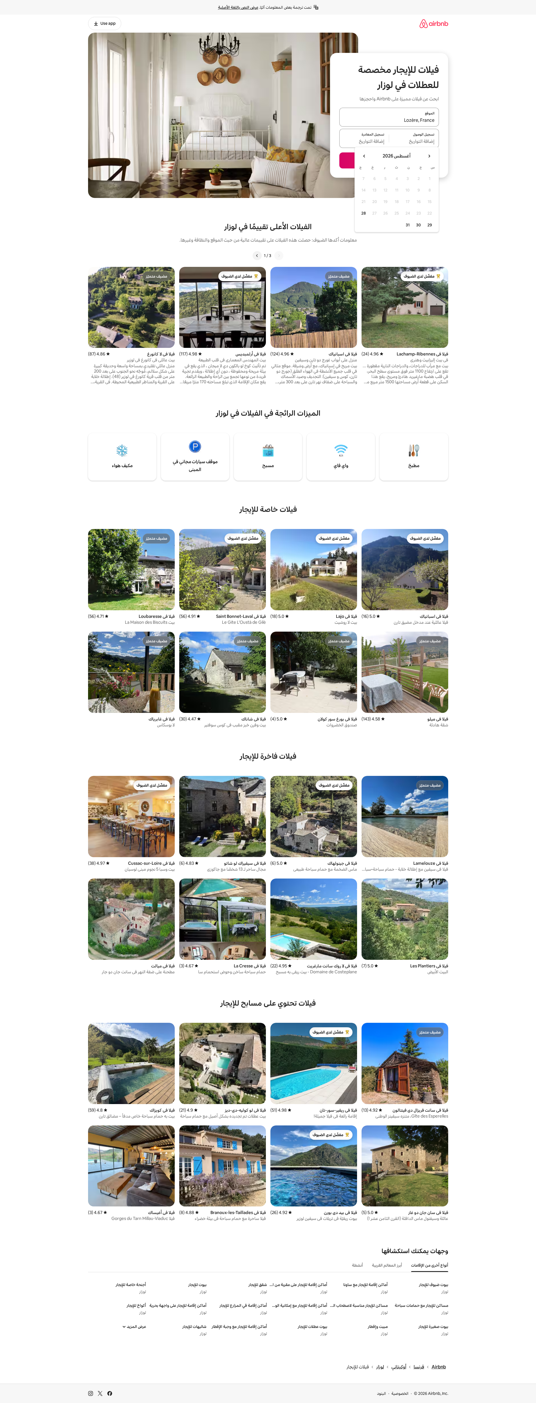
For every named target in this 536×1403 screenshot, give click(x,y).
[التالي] (257, 255)
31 (408, 225)
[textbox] (414, 141)
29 (429, 225)
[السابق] (278, 255)
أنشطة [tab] (357, 1265)
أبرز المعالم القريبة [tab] (387, 1265)
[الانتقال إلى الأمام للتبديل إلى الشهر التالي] (364, 156)
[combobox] (389, 120)
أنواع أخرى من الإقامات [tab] (429, 1265)
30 (418, 225)
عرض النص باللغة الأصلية (238, 7)
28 (363, 213)
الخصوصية (400, 1393)
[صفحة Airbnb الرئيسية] (434, 23)
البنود (381, 1393)
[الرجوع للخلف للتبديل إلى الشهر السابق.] (429, 156)
